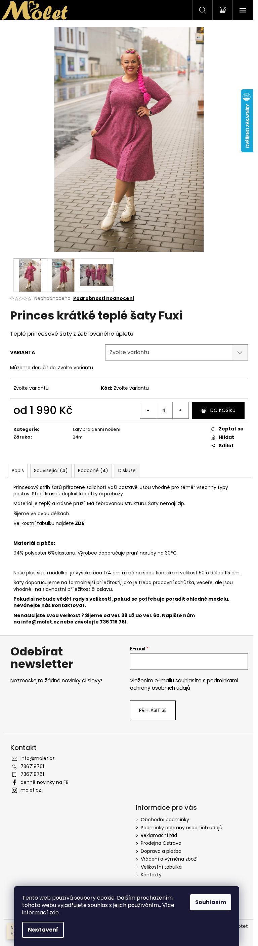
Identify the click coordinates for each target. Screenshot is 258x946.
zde (54, 912)
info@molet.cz (40, 621)
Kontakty (151, 874)
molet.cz (30, 790)
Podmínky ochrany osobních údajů (181, 827)
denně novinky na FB (44, 782)
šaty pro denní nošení (96, 429)
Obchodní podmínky (165, 819)
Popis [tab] (18, 470)
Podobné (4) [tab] (93, 470)
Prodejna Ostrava (161, 843)
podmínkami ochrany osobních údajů (184, 684)
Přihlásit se (153, 710)
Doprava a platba (161, 851)
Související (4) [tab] (51, 470)
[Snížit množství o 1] (148, 410)
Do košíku (222, 410)
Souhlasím (210, 902)
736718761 (32, 766)
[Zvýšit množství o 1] (180, 410)
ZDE (79, 523)
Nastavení (43, 930)
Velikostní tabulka (161, 867)
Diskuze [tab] (127, 470)
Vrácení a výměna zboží (169, 859)
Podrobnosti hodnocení (103, 298)
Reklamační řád (159, 835)
